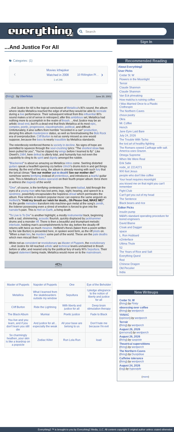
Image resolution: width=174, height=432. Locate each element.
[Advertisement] (87, 11)
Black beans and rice (132, 203)
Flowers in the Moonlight (134, 79)
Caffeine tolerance (131, 358)
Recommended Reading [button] (146, 61)
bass (40, 139)
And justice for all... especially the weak (45, 325)
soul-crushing (58, 148)
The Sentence (128, 199)
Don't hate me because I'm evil (99, 325)
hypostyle (135, 368)
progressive (37, 127)
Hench (123, 127)
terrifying (36, 175)
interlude (14, 224)
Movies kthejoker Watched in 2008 (57, 72)
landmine (15, 194)
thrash (66, 120)
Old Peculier (127, 268)
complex (14, 127)
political (70, 127)
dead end (23, 123)
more (145, 376)
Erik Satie (125, 163)
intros (68, 163)
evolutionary (97, 243)
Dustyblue (138, 354)
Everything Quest (129, 255)
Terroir (123, 83)
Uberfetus (26, 96)
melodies (31, 203)
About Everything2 (130, 66)
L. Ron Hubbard (129, 235)
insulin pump (127, 212)
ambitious (77, 117)
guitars (13, 166)
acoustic (44, 218)
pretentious (61, 175)
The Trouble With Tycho (133, 139)
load (99, 340)
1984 (22, 154)
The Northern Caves (131, 111)
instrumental (75, 215)
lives (41, 237)
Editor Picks (126, 207)
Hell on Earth (45, 209)
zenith (99, 203)
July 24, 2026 (127, 135)
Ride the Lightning (45, 307)
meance (47, 228)
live (22, 114)
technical (64, 246)
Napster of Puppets (45, 284)
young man (28, 190)
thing (10, 96)
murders (41, 234)
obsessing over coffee (133, 307)
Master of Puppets (73, 243)
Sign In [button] (146, 42)
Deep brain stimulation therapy (99, 307)
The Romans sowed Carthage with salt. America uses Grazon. (143, 149)
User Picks (125, 71)
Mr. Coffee (125, 123)
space (123, 231)
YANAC (124, 314)
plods (96, 231)
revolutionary (49, 243)
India (122, 272)
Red (122, 260)
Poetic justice (72, 314)
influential (90, 114)
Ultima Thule (127, 243)
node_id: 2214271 (130, 167)
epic (93, 123)
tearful (95, 175)
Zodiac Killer (45, 340)
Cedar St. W (126, 75)
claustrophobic (55, 127)
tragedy (31, 182)
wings (62, 151)
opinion (125, 318)
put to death (59, 172)
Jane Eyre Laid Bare (132, 131)
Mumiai (45, 314)
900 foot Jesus (128, 171)
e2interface (126, 239)
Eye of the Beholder (99, 284)
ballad (81, 187)
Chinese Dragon (129, 264)
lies (28, 234)
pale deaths (100, 234)
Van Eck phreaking (131, 95)
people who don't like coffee (136, 175)
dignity (53, 157)
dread (72, 194)
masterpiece (40, 133)
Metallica (72, 107)
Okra (122, 119)
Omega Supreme (129, 155)
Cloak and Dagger (130, 227)
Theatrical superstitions (134, 343)
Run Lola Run (71, 340)
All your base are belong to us (71, 325)
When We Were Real (132, 159)
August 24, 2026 (129, 365)
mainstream (93, 252)
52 (121, 247)
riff (37, 221)
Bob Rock (100, 133)
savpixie (137, 339)
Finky (135, 303)
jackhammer (93, 218)
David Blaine (127, 223)
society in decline (64, 145)
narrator (14, 209)
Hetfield (14, 200)
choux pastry (127, 115)
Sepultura (93, 249)
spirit (40, 157)
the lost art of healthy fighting (137, 143)
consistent (31, 243)
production (90, 130)
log (122, 368)
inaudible (60, 139)
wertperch (138, 310)
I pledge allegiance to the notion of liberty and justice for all (99, 295)
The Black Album (18, 314)
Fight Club (125, 190)
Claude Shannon (129, 87)
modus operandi (48, 179)
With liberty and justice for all (71, 307)
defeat (37, 154)
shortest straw (90, 148)
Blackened (16, 163)
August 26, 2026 (129, 329)
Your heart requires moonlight (137, 179)
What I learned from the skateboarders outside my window (45, 295)
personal (125, 332)
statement (25, 252)
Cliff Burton (43, 136)
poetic (24, 127)
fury (98, 169)
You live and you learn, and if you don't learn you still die (18, 324)
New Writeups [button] (146, 292)
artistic (49, 246)
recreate (101, 111)
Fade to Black (98, 314)
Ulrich (66, 166)
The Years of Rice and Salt (135, 251)
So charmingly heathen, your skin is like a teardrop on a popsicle (18, 340)
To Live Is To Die (20, 215)
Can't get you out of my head (136, 195)
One (12, 187)
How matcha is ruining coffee (137, 99)
